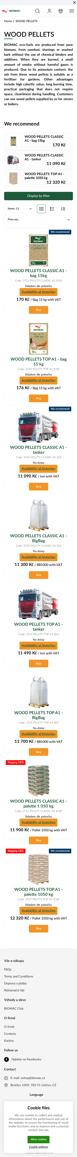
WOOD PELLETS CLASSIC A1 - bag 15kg (38, 273)
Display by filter (38, 196)
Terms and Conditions (18, 976)
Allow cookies (39, 1139)
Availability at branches (38, 292)
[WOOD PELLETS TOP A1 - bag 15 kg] (38, 339)
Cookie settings (38, 1146)
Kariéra (9, 1040)
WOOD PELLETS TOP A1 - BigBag (38, 715)
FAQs (7, 969)
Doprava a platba (15, 983)
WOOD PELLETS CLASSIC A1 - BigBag (38, 538)
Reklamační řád (14, 990)
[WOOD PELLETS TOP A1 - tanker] (38, 604)
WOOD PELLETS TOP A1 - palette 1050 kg (38, 892)
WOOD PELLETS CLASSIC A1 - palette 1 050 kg (38, 803)
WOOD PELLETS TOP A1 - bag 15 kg (38, 361)
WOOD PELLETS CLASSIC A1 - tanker (38, 450)
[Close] (74, 2)
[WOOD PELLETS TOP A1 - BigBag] (38, 692)
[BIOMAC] (11, 10)
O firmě (9, 1026)
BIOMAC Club (13, 1008)
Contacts (10, 1033)
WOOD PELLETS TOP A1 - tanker (38, 626)
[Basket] (60, 11)
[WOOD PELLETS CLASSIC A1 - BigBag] (38, 516)
